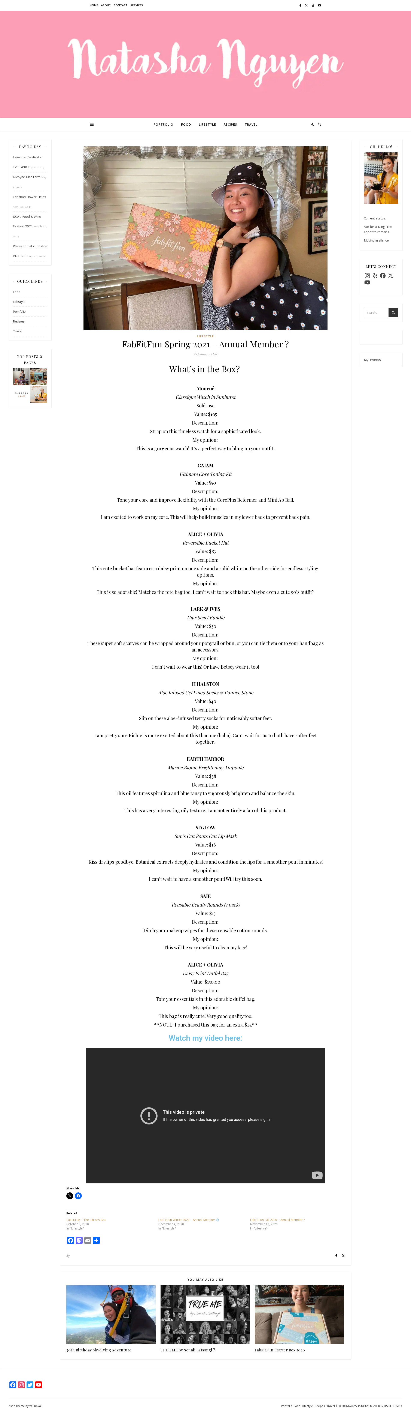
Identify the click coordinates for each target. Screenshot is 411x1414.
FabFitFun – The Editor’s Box (86, 1220)
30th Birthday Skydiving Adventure (99, 1349)
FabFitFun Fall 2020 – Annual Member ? (277, 1220)
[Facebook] (382, 275)
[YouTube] (367, 282)
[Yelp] (375, 275)
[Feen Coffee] (38, 394)
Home (94, 5)
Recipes (230, 124)
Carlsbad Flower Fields (29, 197)
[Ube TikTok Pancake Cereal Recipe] (21, 376)
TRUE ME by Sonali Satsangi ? (188, 1349)
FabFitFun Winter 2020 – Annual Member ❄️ (188, 1220)
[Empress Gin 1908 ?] (21, 394)
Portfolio (163, 124)
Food (186, 124)
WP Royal (35, 1406)
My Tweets (372, 359)
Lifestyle (207, 124)
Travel (251, 124)
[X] (390, 275)
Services (137, 5)
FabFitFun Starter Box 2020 (280, 1349)
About (106, 5)
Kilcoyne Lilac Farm (26, 177)
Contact (121, 5)
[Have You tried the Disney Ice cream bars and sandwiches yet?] (38, 376)
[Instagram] (367, 275)
